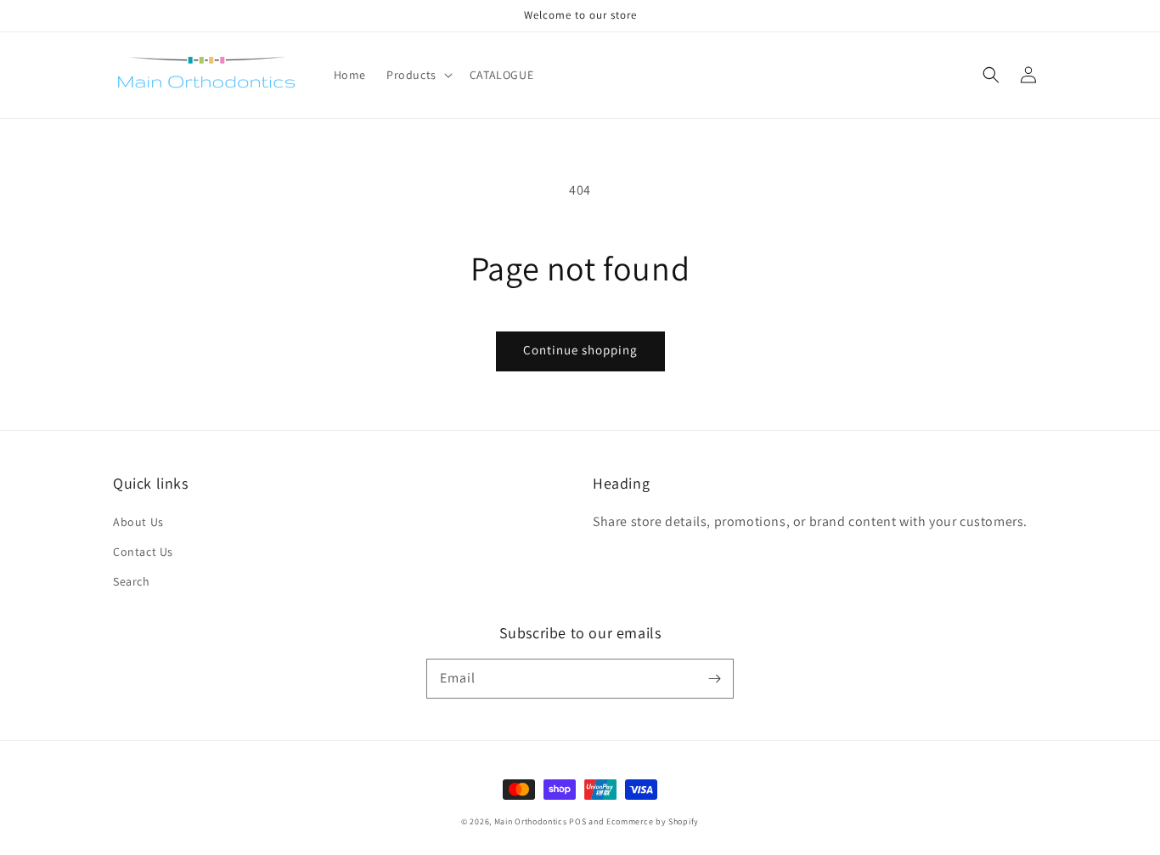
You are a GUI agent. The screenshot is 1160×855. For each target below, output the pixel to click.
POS (577, 821)
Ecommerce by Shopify (652, 821)
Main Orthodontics (530, 821)
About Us (138, 521)
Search (131, 581)
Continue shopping (580, 350)
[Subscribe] (714, 678)
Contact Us (143, 551)
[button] (991, 74)
